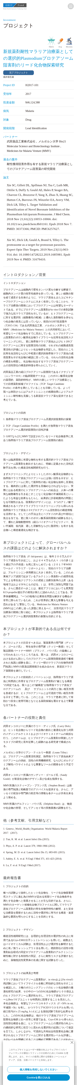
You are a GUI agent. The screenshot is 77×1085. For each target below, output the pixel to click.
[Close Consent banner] (72, 1042)
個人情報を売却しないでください (38, 1069)
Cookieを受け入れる (38, 1077)
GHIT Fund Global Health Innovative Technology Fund (15, 7)
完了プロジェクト (18, 72)
